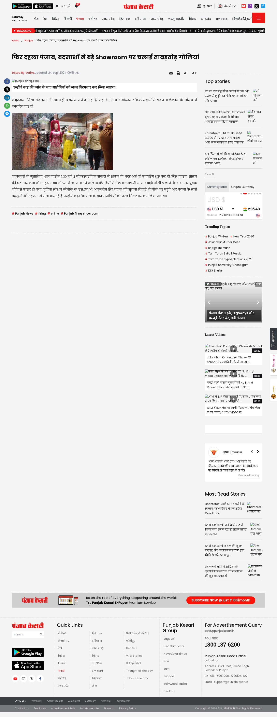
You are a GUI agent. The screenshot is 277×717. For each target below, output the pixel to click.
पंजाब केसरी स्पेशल (137, 633)
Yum (167, 669)
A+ (194, 73)
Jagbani (169, 639)
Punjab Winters (217, 236)
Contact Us (22, 708)
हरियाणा (97, 641)
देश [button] (45, 19)
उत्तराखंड (97, 663)
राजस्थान (97, 671)
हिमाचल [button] (124, 19)
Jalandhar (123, 700)
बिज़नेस (96, 678)
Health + (132, 648)
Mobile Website (89, 708)
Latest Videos (215, 334)
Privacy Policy (127, 708)
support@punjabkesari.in (231, 682)
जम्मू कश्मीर (176, 19)
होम (36, 19)
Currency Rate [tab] (217, 187)
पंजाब (61, 671)
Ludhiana (74, 700)
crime (53, 214)
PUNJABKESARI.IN (228, 708)
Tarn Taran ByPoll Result (223, 254)
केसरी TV (63, 641)
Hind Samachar (174, 646)
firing (40, 214)
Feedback (40, 708)
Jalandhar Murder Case (222, 242)
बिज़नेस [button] (237, 19)
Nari (166, 661)
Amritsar (106, 700)
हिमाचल (97, 633)
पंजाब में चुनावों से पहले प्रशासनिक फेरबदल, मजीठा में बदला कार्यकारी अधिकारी (145, 31)
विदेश (61, 656)
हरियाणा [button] (140, 19)
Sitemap (109, 708)
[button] (209, 302)
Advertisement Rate (63, 708)
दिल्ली (68, 19)
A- (186, 73)
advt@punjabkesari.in (219, 631)
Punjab (29, 40)
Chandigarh (55, 700)
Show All (209, 174)
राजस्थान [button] (221, 19)
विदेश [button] (55, 19)
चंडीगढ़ (62, 678)
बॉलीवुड (130, 641)
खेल (94, 686)
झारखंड (206, 19)
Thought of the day (139, 671)
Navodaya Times (175, 654)
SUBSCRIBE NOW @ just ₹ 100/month (220, 600)
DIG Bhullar (214, 271)
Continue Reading (248, 475)
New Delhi (36, 700)
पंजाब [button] (80, 19)
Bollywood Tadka (175, 684)
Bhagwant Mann (217, 248)
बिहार (192, 19)
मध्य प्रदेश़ (157, 19)
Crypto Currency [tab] (242, 187)
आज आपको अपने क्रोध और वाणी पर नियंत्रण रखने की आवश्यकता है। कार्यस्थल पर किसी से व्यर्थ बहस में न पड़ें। (233, 466)
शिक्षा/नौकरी (133, 663)
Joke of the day (137, 678)
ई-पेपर (62, 633)
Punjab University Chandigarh (226, 265)
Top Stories (217, 81)
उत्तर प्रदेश (108, 19)
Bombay (90, 700)
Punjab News (22, 214)
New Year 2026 (242, 236)
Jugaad (169, 676)
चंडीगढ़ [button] (93, 19)
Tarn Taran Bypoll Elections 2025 (228, 259)
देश (60, 648)
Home (15, 40)
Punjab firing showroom (79, 214)
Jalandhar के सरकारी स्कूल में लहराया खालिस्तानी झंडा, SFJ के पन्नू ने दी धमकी (55, 31)
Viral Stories (134, 656)
